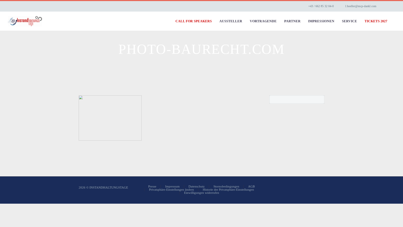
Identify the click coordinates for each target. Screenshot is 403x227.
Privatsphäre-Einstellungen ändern (171, 189)
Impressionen (321, 21)
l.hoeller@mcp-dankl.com (360, 6)
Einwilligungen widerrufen (201, 192)
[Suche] (395, 21)
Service (349, 21)
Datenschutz (196, 186)
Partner (292, 21)
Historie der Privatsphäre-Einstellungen (228, 189)
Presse (152, 186)
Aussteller (230, 21)
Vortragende (263, 21)
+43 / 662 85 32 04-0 (321, 6)
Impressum (172, 186)
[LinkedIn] (393, 6)
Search (319, 99)
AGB (251, 186)
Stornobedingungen (226, 186)
